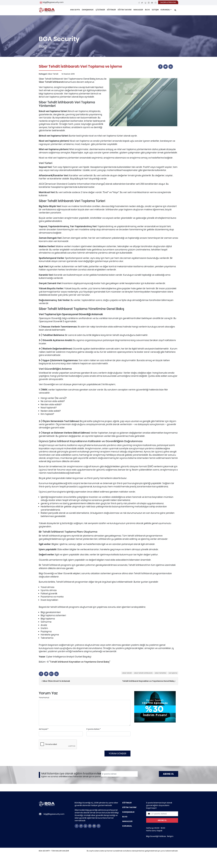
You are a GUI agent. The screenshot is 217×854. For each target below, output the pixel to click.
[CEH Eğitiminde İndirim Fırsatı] (155, 706)
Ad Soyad (43, 729)
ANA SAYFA (75, 9)
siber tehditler (160, 673)
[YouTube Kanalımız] (152, 3)
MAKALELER (138, 9)
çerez (162, 851)
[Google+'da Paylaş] (51, 674)
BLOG (147, 9)
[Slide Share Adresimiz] (145, 3)
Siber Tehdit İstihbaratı (51, 81)
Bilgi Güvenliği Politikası (156, 836)
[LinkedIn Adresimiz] (148, 3)
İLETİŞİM (155, 9)
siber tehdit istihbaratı (143, 673)
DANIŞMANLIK (88, 9)
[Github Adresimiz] (155, 3)
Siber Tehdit (53, 74)
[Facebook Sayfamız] (139, 3)
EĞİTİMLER (111, 9)
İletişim (170, 836)
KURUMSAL (165, 9)
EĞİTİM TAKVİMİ (124, 9)
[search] (175, 10)
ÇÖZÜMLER (100, 9)
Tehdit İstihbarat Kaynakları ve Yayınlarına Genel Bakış (79, 661)
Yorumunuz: (44, 697)
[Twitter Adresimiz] (142, 3)
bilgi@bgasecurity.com (53, 2)
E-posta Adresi (93, 729)
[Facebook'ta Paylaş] (160, 66)
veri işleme (173, 673)
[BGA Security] (47, 10)
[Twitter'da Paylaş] (165, 66)
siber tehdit (127, 673)
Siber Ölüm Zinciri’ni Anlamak (56, 681)
